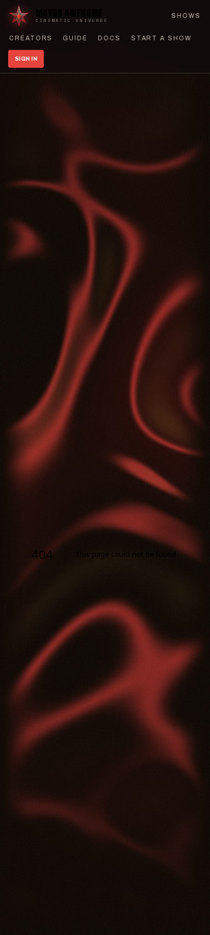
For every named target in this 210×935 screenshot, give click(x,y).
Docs (109, 38)
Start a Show (161, 38)
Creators (30, 38)
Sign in (26, 59)
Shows (186, 15)
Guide (75, 38)
